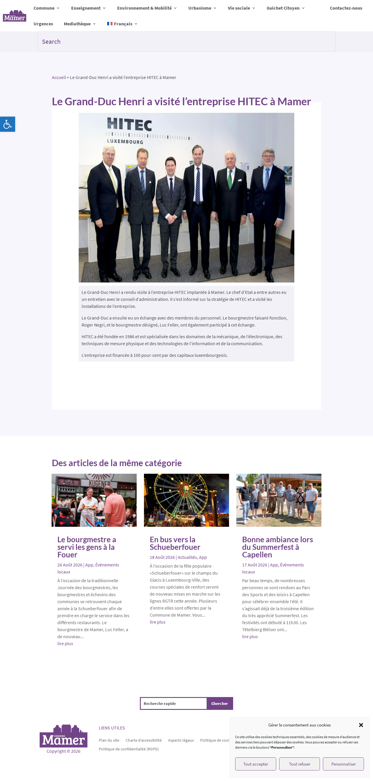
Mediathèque (77, 24)
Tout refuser (299, 764)
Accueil (59, 77)
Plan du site (109, 740)
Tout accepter (255, 764)
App (89, 565)
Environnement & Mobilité (144, 8)
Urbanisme (199, 8)
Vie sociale (239, 8)
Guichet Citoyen (283, 8)
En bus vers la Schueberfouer (175, 543)
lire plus (65, 643)
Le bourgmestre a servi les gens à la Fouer (86, 547)
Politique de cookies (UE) (221, 740)
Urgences (43, 24)
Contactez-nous (346, 8)
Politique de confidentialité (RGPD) (129, 748)
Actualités (187, 557)
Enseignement (86, 8)
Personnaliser (343, 764)
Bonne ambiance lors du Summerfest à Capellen (277, 547)
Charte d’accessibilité (144, 740)
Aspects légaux (181, 740)
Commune (44, 8)
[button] (7, 124)
